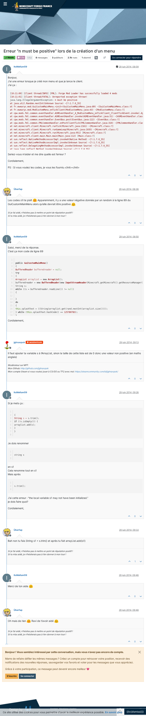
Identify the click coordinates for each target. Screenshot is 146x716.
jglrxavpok (19, 342)
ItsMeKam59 (20, 66)
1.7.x (22, 57)
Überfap (18, 189)
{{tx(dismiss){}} (135, 711)
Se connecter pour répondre (126, 57)
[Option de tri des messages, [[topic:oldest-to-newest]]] (105, 57)
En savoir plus (113, 712)
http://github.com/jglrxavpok (35, 368)
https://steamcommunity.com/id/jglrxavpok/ (96, 371)
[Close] (139, 652)
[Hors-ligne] (8, 191)
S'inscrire (12, 676)
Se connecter (27, 676)
